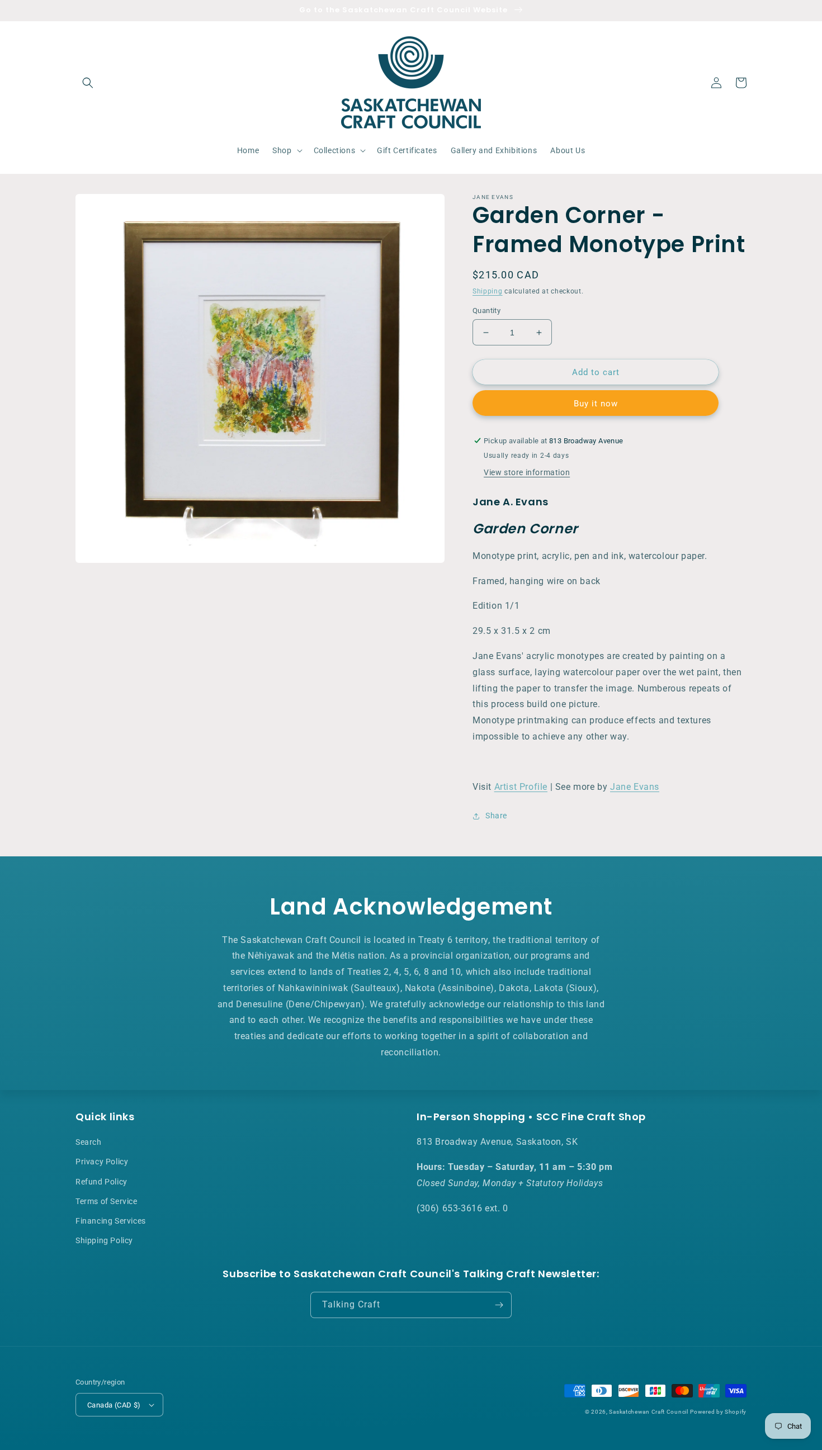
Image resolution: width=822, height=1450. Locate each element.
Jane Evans (634, 786)
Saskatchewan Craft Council (648, 1412)
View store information (527, 472)
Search (88, 1142)
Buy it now (596, 404)
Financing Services (110, 1220)
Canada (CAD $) (114, 1405)
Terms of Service (106, 1201)
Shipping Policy (104, 1240)
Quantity (486, 310)
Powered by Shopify (718, 1412)
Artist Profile (520, 786)
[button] (87, 82)
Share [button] (496, 815)
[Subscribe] (498, 1305)
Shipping (488, 291)
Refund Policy (101, 1181)
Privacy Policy (101, 1161)
